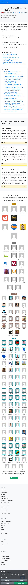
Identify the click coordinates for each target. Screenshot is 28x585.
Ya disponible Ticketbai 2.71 (10, 73)
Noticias (16, 12)
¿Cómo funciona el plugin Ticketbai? (11, 57)
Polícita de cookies (5, 556)
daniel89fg (6, 12)
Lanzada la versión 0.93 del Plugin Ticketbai (14, 108)
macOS (2, 529)
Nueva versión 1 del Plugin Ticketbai (12, 103)
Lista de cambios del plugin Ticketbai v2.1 (13, 87)
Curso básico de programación (10, 169)
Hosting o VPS (4, 534)
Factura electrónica (5, 498)
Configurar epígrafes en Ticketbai (10, 59)
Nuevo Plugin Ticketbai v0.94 (10, 106)
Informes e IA (4, 511)
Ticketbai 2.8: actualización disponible (12, 72)
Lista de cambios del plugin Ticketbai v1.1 (13, 101)
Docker (2, 531)
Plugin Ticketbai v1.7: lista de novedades (13, 94)
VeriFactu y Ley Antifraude (7, 500)
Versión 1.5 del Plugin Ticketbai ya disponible (14, 97)
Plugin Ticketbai (23, 12)
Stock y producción (5, 502)
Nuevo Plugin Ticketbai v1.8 (10, 92)
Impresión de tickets (5, 523)
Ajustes (21, 580)
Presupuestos (4, 492)
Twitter (2, 562)
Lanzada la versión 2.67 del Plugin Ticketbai (14, 76)
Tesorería (3, 496)
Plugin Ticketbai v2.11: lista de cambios (13, 86)
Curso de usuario (6, 128)
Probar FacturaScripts (6, 521)
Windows (3, 525)
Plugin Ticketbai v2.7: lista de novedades (13, 75)
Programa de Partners (6, 544)
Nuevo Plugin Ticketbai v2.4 (10, 83)
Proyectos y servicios (5, 505)
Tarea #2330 (6, 44)
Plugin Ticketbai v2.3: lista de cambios (12, 84)
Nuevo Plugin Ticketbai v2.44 (10, 81)
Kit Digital (3, 542)
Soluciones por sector (6, 513)
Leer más (15, 31)
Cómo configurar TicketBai (9, 56)
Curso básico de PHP (8, 148)
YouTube (3, 564)
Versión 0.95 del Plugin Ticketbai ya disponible (14, 105)
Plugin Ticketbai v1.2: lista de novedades (13, 100)
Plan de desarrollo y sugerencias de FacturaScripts (14, 64)
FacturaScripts (5, 2)
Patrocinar (14, 478)
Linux (2, 527)
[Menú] (25, 2)
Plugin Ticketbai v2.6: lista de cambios (12, 79)
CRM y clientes (4, 507)
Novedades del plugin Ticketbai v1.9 (12, 90)
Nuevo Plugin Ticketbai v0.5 (10, 111)
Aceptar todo (21, 583)
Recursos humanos (5, 509)
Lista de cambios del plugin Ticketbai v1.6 (13, 95)
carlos (11, 12)
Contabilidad (3, 494)
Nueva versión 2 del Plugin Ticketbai (12, 89)
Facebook (3, 554)
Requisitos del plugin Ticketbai (10, 54)
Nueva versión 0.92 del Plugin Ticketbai (13, 109)
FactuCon (3, 546)
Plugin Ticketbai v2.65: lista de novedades (13, 78)
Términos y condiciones (6, 560)
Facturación (3, 490)
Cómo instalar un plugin (8, 60)
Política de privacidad (5, 558)
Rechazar (7, 583)
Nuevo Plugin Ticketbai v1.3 (10, 98)
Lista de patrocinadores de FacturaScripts (12, 62)
